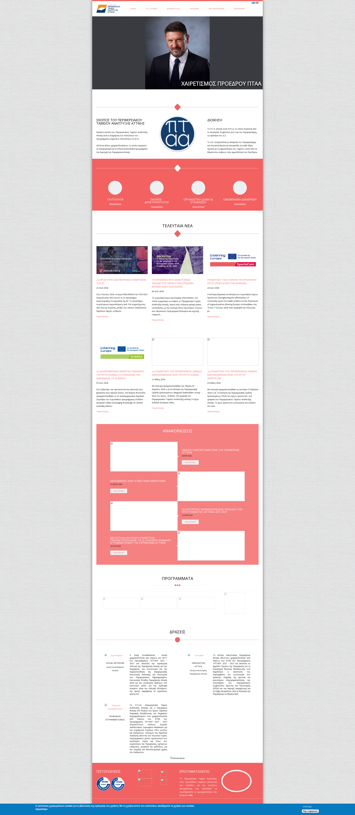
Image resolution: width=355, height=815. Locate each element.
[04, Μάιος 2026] (233, 352)
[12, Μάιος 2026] (177, 352)
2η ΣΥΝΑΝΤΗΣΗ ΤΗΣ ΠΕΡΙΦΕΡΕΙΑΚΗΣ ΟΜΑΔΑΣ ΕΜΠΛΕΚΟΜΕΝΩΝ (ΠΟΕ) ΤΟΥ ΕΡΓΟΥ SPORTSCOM (232, 375)
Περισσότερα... (102, 316)
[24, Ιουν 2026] (233, 260)
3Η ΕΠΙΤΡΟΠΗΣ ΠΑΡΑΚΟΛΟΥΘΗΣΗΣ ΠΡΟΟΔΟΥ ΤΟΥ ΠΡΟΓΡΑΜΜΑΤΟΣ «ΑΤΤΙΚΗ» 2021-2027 (212, 511)
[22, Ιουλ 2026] (122, 260)
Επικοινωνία (239, 8)
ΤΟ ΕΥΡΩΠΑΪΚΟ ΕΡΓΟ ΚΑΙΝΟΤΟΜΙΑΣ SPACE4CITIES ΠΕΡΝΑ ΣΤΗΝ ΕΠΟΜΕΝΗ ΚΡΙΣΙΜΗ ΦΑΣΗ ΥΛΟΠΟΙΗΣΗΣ (172, 283)
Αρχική (133, 8)
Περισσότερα (115, 204)
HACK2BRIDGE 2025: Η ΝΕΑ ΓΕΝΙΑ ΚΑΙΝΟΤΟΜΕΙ (138, 481)
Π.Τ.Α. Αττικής (151, 8)
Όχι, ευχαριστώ (310, 811)
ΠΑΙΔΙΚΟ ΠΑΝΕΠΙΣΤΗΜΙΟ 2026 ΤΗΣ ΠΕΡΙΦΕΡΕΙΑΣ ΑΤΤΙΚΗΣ (210, 451)
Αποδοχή (307, 807)
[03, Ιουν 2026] (122, 352)
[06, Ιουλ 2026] (177, 260)
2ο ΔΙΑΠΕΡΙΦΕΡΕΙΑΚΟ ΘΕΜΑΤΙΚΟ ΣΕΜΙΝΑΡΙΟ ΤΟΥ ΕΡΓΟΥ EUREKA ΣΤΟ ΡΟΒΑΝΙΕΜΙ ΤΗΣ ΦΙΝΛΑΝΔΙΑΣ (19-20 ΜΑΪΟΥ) (120, 375)
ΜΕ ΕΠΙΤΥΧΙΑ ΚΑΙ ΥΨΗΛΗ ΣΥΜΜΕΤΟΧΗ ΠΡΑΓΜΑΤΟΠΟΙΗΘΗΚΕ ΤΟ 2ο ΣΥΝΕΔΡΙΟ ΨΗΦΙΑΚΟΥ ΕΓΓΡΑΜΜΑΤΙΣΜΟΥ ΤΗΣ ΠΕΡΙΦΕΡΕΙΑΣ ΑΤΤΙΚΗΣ (140, 540)
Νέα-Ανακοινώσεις (217, 8)
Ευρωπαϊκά (194, 8)
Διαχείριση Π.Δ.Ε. (173, 8)
